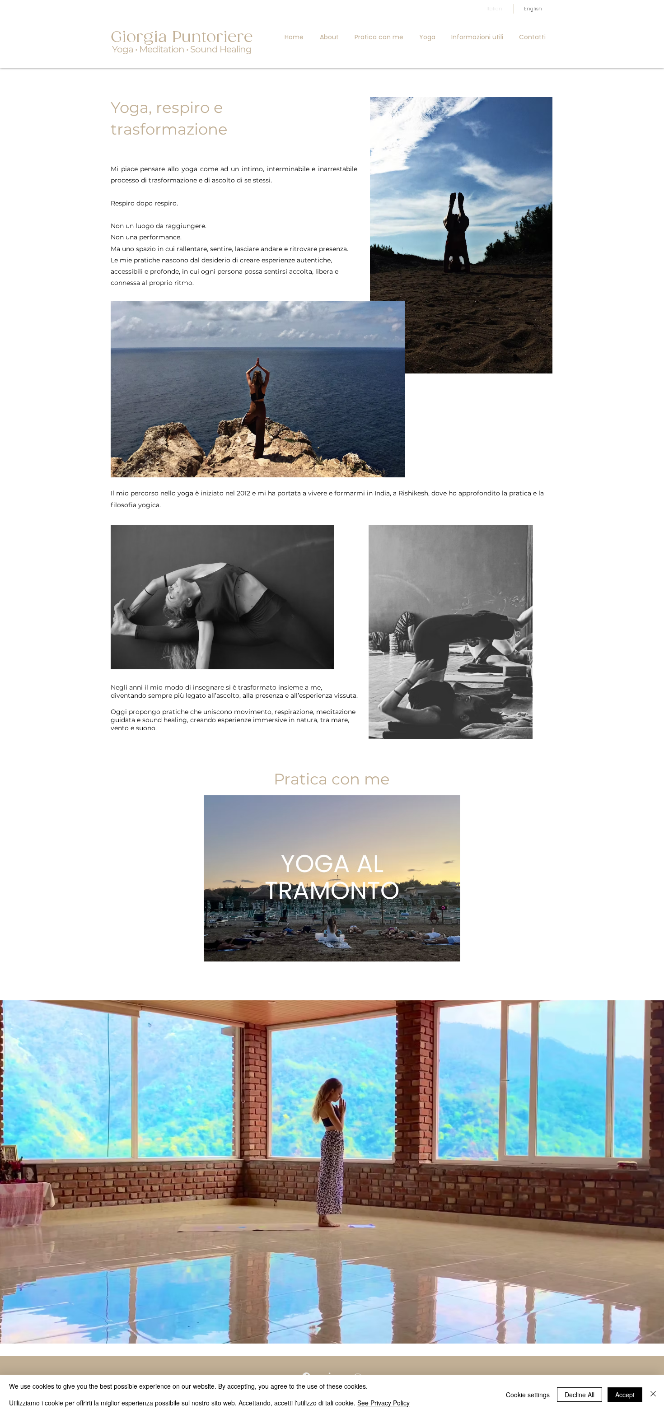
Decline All (579, 1394)
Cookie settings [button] (528, 1394)
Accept (625, 1394)
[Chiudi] (653, 1394)
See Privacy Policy (383, 1402)
